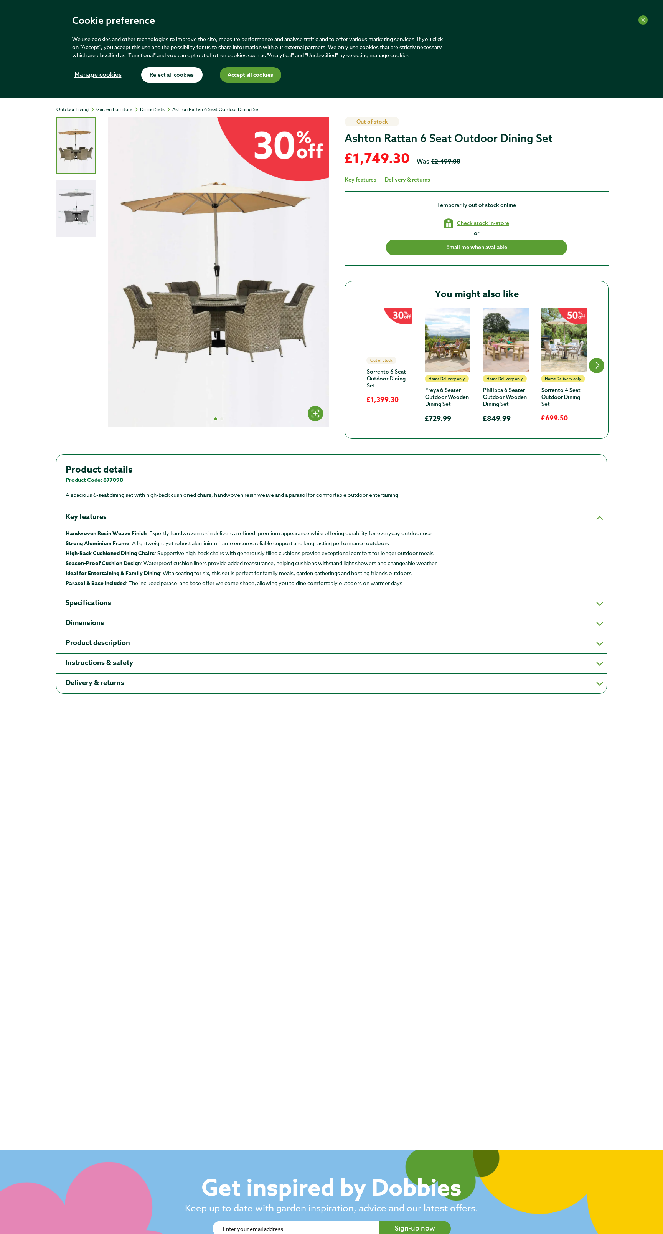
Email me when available (476, 247)
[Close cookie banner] (643, 20)
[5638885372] (506, 340)
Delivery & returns (407, 179)
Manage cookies (98, 75)
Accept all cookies (250, 75)
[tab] (76, 145)
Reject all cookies (172, 75)
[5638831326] (564, 340)
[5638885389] (448, 340)
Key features (360, 179)
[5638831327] (389, 331)
